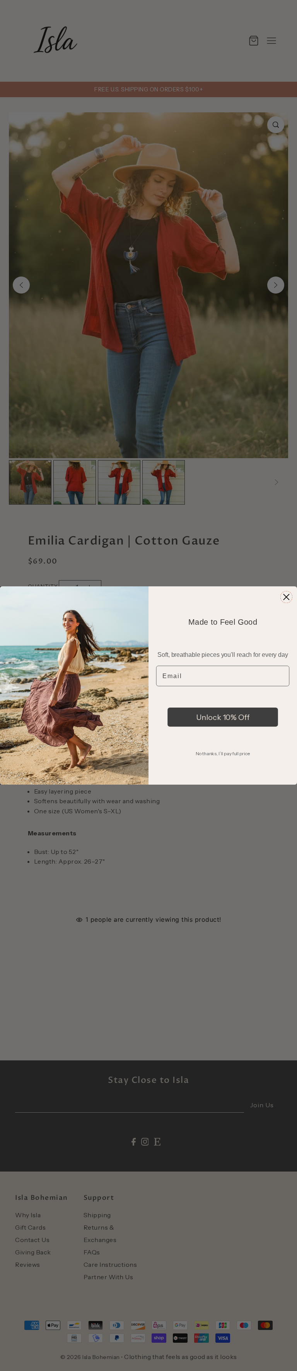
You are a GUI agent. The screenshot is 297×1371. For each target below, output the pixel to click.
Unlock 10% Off (223, 717)
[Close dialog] (286, 597)
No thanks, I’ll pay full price (223, 753)
